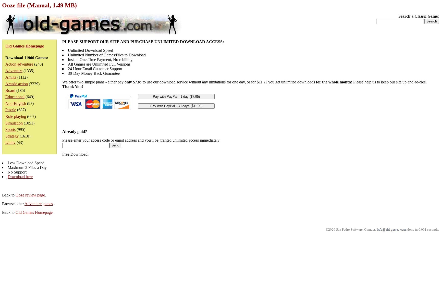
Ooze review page (30, 195)
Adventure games (38, 204)
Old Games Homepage (34, 212)
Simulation (14, 123)
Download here (20, 177)
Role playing (15, 116)
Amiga (10, 77)
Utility (10, 142)
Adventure (13, 71)
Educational (14, 97)
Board (10, 90)
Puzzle (10, 110)
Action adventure (19, 64)
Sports (10, 129)
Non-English (15, 103)
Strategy (12, 136)
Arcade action (16, 84)
